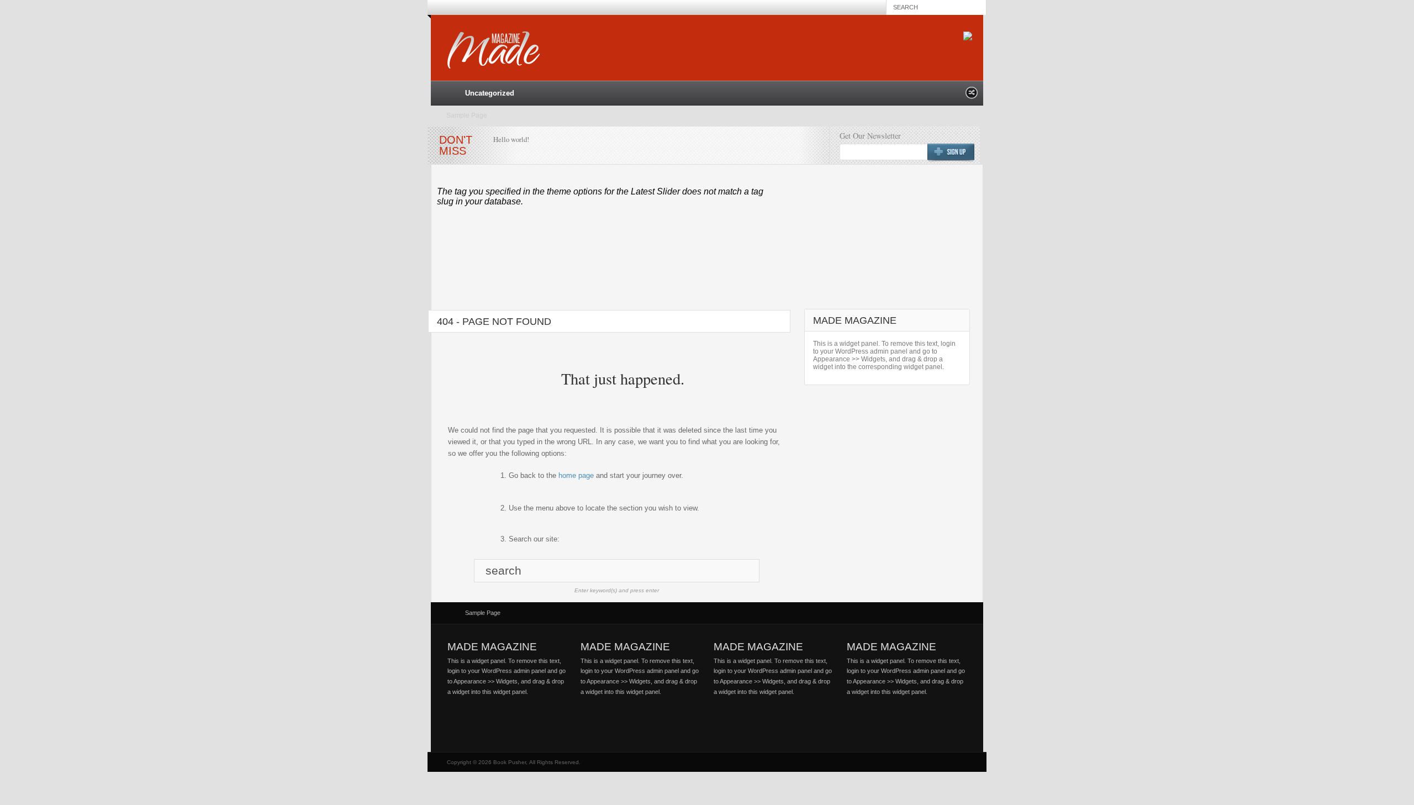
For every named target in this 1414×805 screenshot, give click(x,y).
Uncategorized (489, 93)
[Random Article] (971, 96)
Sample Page (466, 115)
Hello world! (511, 139)
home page (576, 475)
